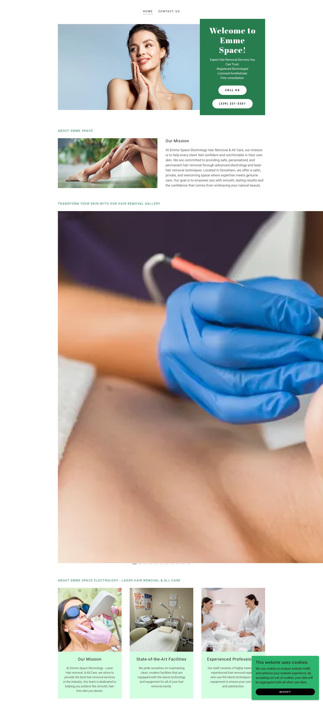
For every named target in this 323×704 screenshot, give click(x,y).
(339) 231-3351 (232, 103)
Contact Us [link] (169, 11)
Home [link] (148, 11)
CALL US (232, 90)
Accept (285, 692)
